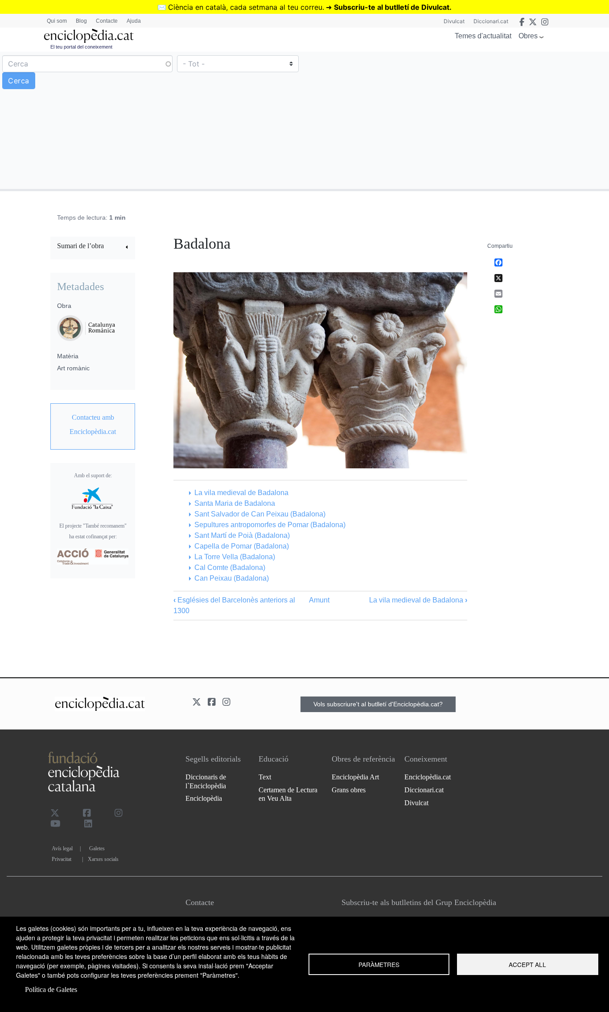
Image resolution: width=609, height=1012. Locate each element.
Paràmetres (378, 964)
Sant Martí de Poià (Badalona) (241, 535)
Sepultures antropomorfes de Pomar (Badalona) (269, 525)
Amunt (319, 600)
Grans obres (349, 790)
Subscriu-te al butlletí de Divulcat (391, 7)
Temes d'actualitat (483, 36)
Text (265, 777)
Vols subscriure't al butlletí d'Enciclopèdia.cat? (378, 704)
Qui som (57, 21)
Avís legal (62, 848)
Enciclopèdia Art (355, 777)
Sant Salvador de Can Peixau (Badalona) (259, 514)
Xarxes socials (103, 859)
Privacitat (61, 859)
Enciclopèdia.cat (427, 777)
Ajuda (134, 21)
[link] (92, 247)
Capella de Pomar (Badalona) (241, 546)
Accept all (527, 964)
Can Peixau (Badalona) (231, 578)
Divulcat (454, 21)
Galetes (97, 848)
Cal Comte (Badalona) (229, 567)
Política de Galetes (51, 989)
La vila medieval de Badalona (241, 492)
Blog (81, 21)
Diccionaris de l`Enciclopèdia (205, 781)
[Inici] (89, 36)
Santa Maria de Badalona (234, 503)
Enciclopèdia (203, 798)
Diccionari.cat (490, 21)
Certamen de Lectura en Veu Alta (288, 794)
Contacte (107, 21)
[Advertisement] (455, 119)
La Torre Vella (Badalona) (234, 557)
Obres (528, 36)
